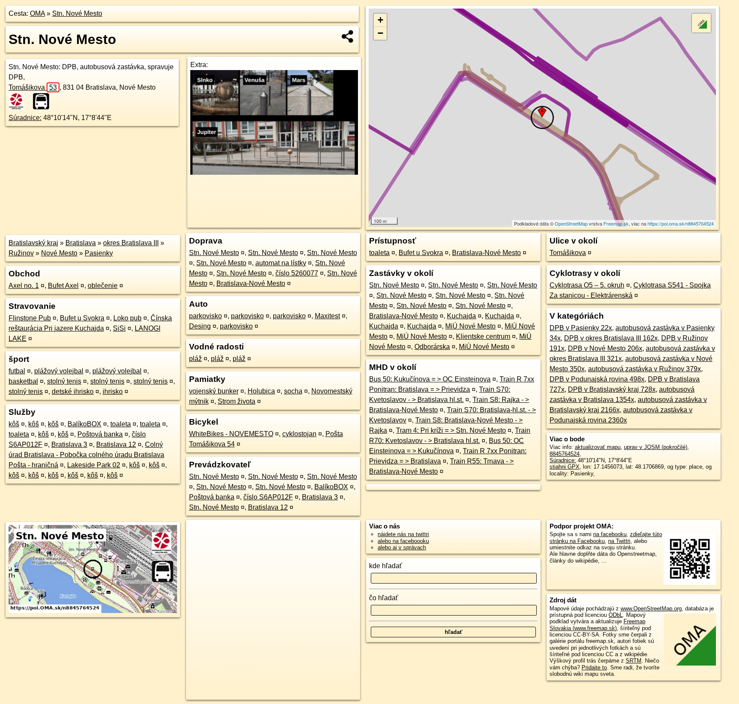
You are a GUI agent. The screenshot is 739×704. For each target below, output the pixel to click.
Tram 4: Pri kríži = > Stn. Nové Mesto (451, 430)
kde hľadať (385, 565)
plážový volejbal (58, 371)
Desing (200, 326)
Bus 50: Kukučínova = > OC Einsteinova (430, 379)
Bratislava (80, 242)
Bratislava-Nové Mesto (250, 283)
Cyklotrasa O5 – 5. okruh (587, 285)
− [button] (380, 33)
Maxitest (327, 316)
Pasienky (99, 253)
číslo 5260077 (296, 273)
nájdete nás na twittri (403, 534)
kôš (14, 424)
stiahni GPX (564, 466)
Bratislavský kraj (33, 242)
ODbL (616, 615)
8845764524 (564, 454)
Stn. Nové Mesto (77, 13)
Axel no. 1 (24, 285)
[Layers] (701, 23)
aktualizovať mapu (598, 447)
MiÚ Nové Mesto (470, 326)
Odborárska (432, 346)
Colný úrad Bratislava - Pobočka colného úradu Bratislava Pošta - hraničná (86, 455)
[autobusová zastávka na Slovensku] (43, 101)
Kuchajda (461, 316)
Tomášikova (33, 87)
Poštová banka (100, 434)
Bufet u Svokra (82, 318)
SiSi (119, 328)
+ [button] (380, 20)
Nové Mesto (59, 253)
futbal (17, 371)
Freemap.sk (616, 223)
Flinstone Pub (30, 318)
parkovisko (205, 316)
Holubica (261, 391)
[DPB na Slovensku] (19, 101)
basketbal (23, 381)
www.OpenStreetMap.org (651, 608)
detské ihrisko (73, 391)
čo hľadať (383, 597)
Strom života (236, 401)
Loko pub (127, 318)
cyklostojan (299, 433)
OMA (37, 13)
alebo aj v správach (402, 547)
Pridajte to (594, 667)
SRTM (633, 660)
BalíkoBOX (84, 424)
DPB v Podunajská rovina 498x (597, 379)
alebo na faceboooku (403, 541)
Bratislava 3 (69, 444)
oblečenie (103, 285)
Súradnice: (25, 117)
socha (293, 391)
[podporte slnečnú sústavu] (274, 172)
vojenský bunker (214, 391)
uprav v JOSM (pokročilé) (655, 447)
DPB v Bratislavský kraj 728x (612, 389)
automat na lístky (280, 263)
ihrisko (113, 391)
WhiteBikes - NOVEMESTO (231, 433)
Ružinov (21, 253)
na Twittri (619, 541)
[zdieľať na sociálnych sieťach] (347, 36)
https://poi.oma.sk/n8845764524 (680, 223)
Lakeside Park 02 (93, 465)
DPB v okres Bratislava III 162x (611, 338)
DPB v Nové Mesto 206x (605, 348)
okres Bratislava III (131, 242)
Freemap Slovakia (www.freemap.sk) (597, 624)
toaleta (120, 424)
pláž (195, 358)
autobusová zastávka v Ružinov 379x (644, 369)
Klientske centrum (483, 336)
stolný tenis (64, 381)
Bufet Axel (63, 285)
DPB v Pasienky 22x (581, 327)
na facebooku (610, 534)
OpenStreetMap (571, 223)
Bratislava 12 (116, 444)
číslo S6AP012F (268, 497)
